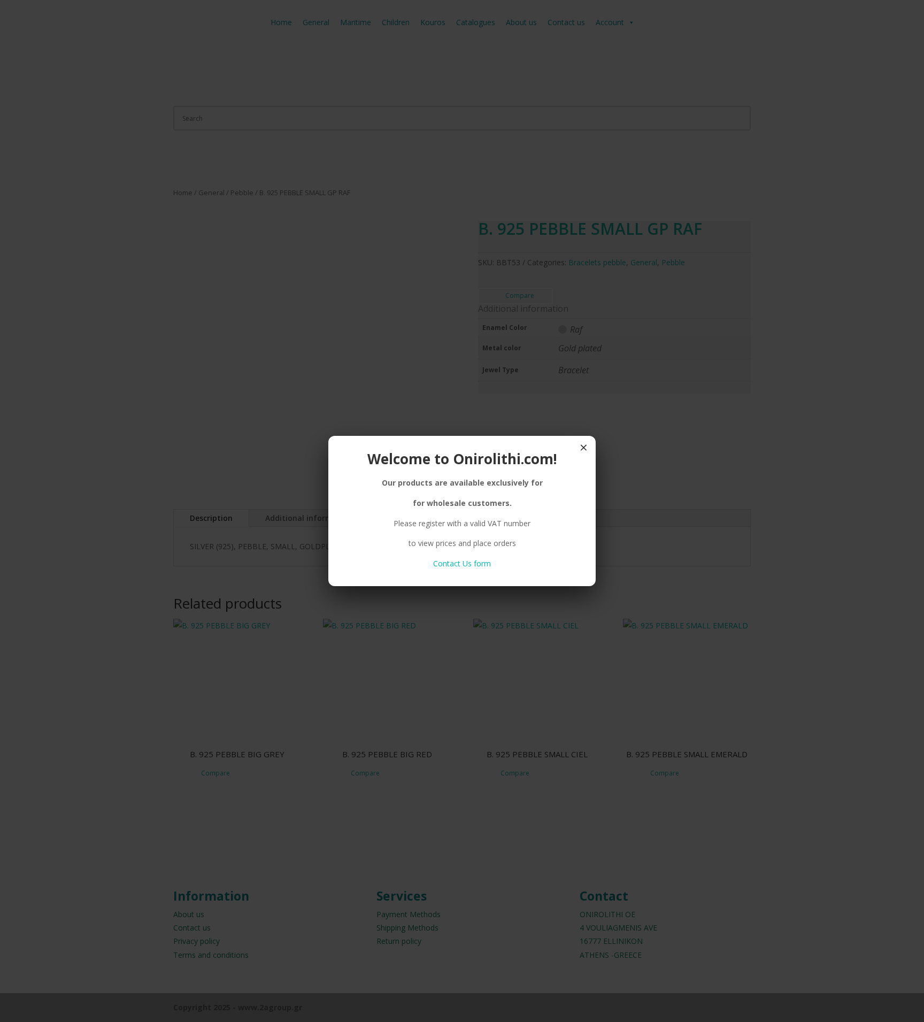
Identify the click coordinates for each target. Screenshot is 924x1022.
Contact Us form (462, 563)
